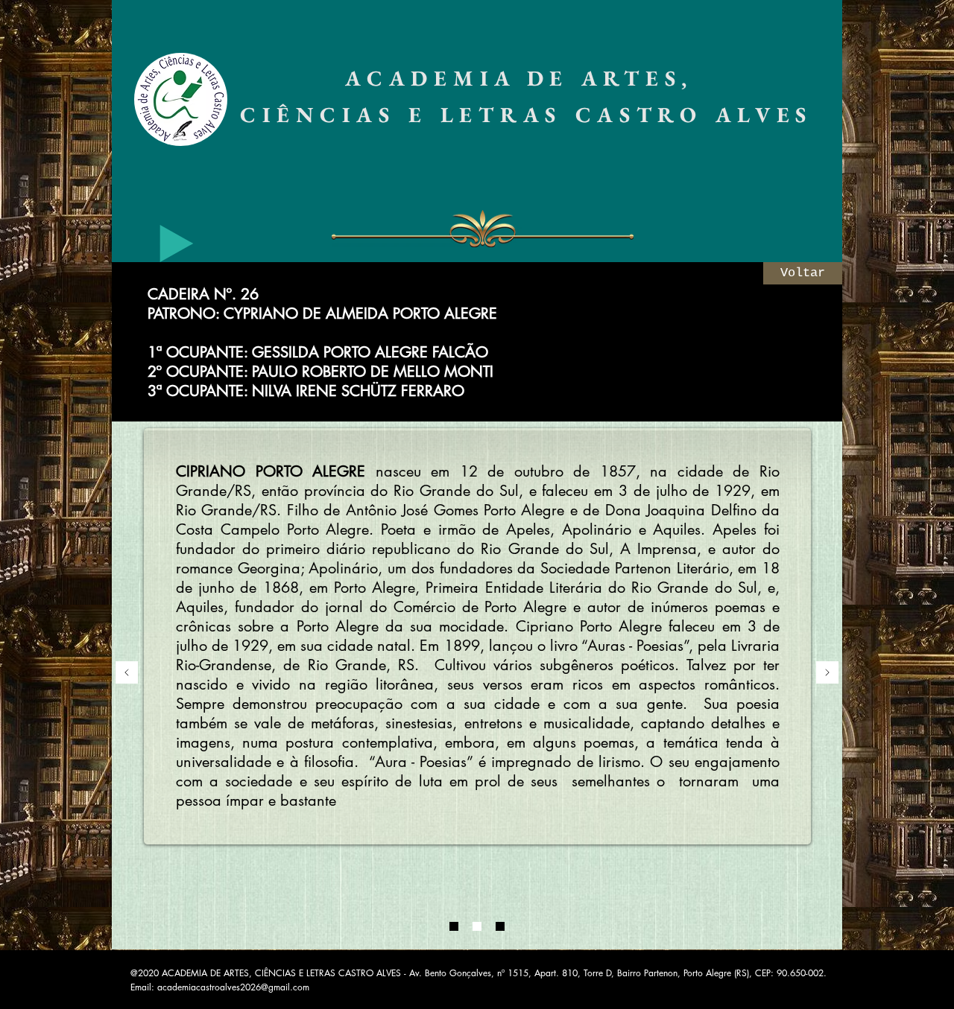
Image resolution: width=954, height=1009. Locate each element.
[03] (500, 926)
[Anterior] (127, 673)
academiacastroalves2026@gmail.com (233, 987)
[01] (453, 926)
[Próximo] (827, 673)
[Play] (176, 243)
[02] (477, 926)
